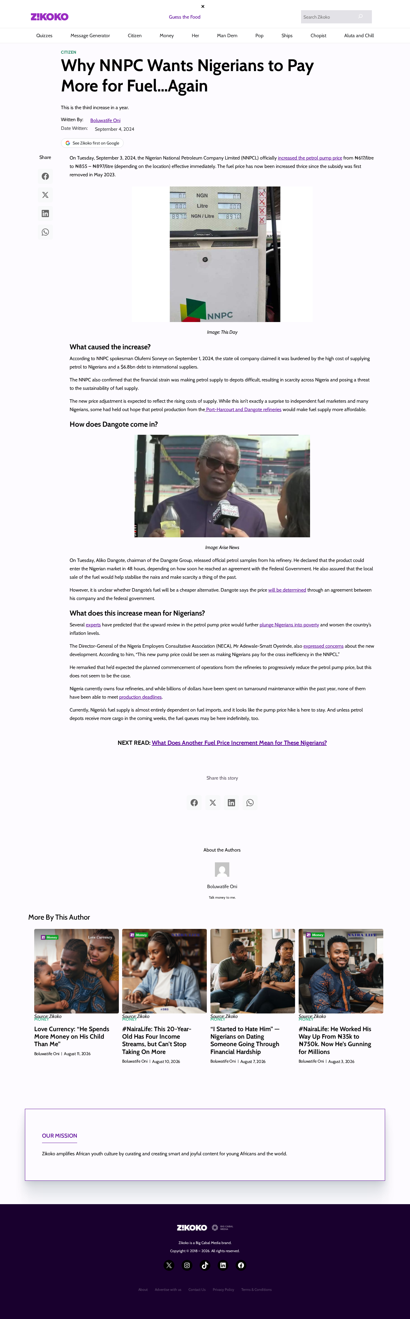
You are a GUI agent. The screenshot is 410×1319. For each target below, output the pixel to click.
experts (93, 625)
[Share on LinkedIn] (45, 213)
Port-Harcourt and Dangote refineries (243, 409)
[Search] (360, 16)
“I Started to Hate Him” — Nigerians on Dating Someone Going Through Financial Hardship (244, 1040)
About (143, 1289)
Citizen (68, 52)
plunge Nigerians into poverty (289, 625)
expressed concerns (323, 646)
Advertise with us (168, 1289)
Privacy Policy (223, 1289)
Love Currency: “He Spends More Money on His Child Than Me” (71, 1036)
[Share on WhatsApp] (45, 232)
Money (41, 1019)
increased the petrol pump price (310, 158)
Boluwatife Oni (105, 120)
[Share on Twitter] (45, 194)
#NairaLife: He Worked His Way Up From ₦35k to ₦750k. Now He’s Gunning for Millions (335, 1040)
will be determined (287, 590)
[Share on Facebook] (45, 176)
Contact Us (197, 1289)
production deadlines (140, 697)
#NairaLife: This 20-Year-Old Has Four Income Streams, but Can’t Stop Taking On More (156, 1040)
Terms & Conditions (256, 1289)
